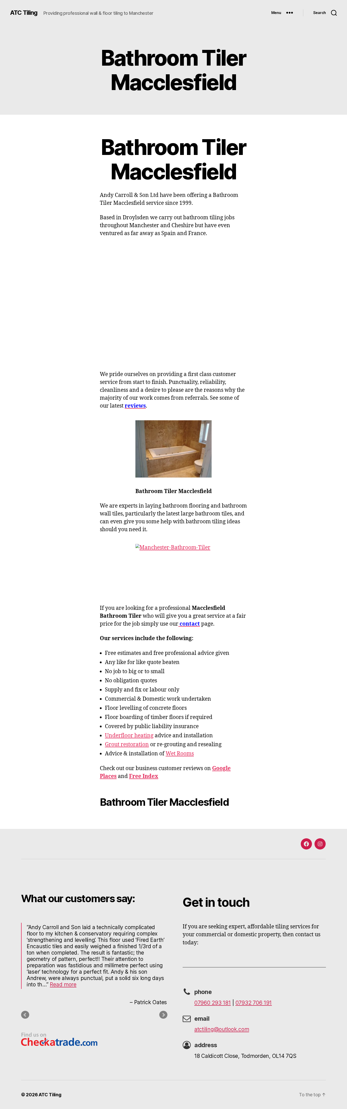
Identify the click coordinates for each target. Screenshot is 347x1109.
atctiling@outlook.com (221, 1029)
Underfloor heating (129, 735)
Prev (25, 1015)
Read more (63, 984)
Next (163, 1015)
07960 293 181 (212, 1003)
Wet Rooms (180, 753)
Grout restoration (127, 744)
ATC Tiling (23, 13)
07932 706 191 (253, 1003)
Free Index (143, 776)
